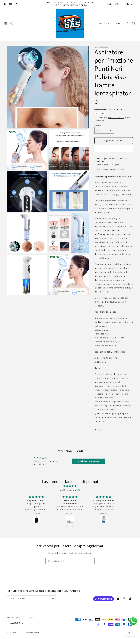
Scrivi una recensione (88, 461)
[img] (69, 486)
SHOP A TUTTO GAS (18, 633)
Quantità (97, 125)
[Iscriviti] (91, 561)
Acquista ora (114, 149)
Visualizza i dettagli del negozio (111, 169)
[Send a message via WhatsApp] (133, 621)
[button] (6, 24)
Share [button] (100, 430)
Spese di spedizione (116, 117)
